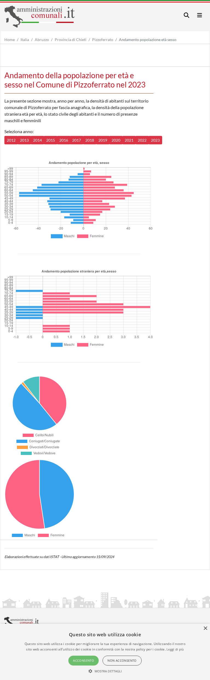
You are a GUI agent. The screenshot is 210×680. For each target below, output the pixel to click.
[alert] (105, 652)
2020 (116, 140)
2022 (142, 140)
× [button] (205, 628)
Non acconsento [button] (122, 660)
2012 (11, 140)
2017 (76, 140)
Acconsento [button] (83, 660)
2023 (155, 140)
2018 (89, 140)
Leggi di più (175, 649)
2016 (63, 140)
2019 (102, 140)
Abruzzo (42, 39)
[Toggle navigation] (186, 15)
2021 (129, 140)
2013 (24, 140)
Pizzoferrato (102, 39)
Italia (25, 39)
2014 (37, 140)
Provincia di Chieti (70, 39)
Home (9, 39)
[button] (105, 671)
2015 (50, 140)
